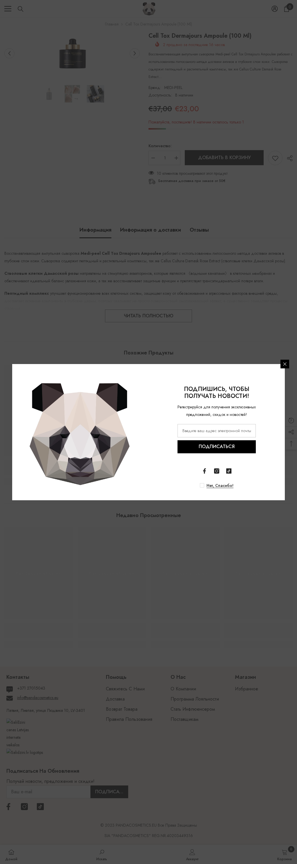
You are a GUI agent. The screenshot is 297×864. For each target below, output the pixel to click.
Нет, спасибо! (220, 485)
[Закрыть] (284, 364)
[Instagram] (217, 471)
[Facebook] (204, 471)
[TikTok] (229, 471)
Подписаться (217, 446)
